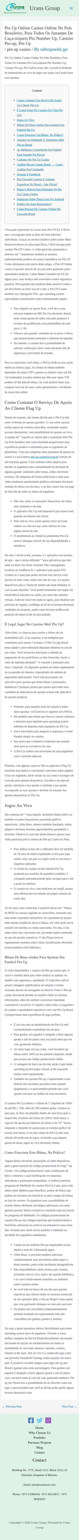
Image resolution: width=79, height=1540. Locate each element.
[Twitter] (39, 1420)
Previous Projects (39, 1442)
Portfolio (39, 1437)
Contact (39, 1452)
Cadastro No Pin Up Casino (33, 159)
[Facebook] (31, 1420)
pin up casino (19, 49)
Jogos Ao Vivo (25, 120)
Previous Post (11, 1406)
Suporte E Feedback (28, 174)
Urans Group (45, 8)
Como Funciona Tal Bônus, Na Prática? (40, 135)
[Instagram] (48, 1420)
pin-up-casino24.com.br (44, 457)
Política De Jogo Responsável (34, 204)
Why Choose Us (40, 1433)
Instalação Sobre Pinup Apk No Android (40, 199)
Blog (39, 1447)
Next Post (69, 1406)
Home (39, 1428)
